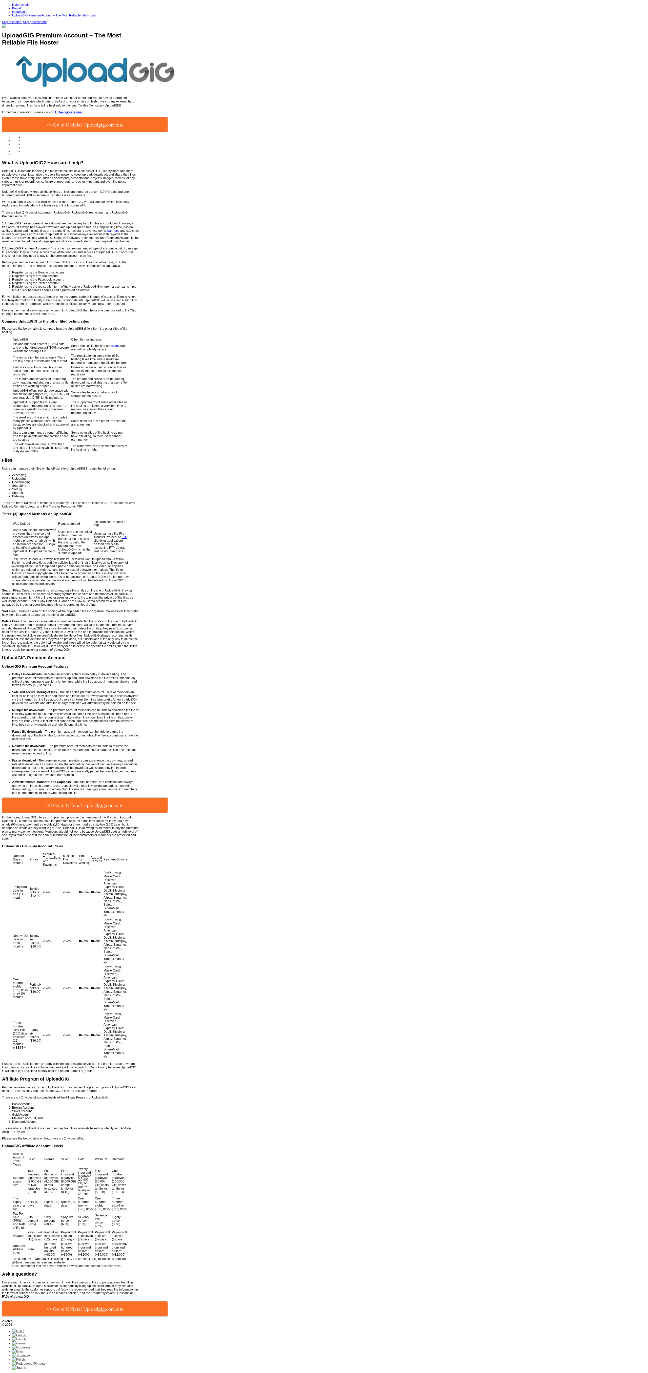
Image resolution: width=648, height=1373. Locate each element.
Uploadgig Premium (69, 112)
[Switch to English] (19, 1335)
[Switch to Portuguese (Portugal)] (29, 1363)
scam (115, 346)
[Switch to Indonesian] (22, 1347)
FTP (124, 537)
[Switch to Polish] (18, 1359)
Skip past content (35, 22)
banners (113, 231)
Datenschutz (20, 5)
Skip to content (12, 22)
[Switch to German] (19, 1343)
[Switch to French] (19, 1339)
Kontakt (17, 8)
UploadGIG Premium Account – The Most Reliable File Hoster (54, 15)
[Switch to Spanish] (20, 1367)
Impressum (19, 12)
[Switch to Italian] (18, 1351)
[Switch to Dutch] (18, 1331)
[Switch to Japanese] (21, 1355)
